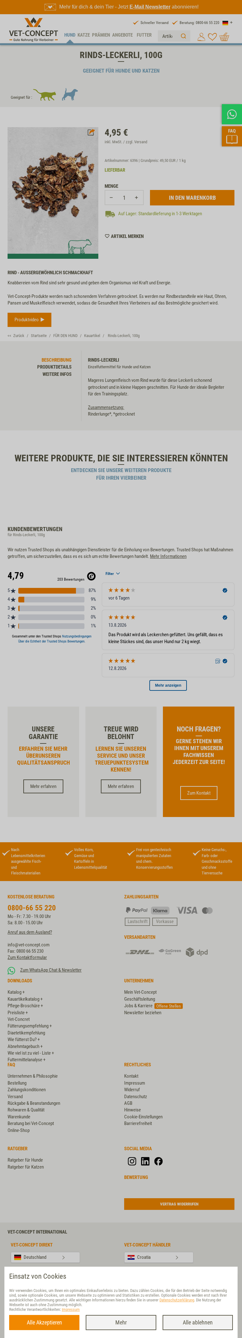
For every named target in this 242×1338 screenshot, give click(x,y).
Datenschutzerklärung (176, 1300)
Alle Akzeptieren (44, 1322)
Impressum (71, 1309)
